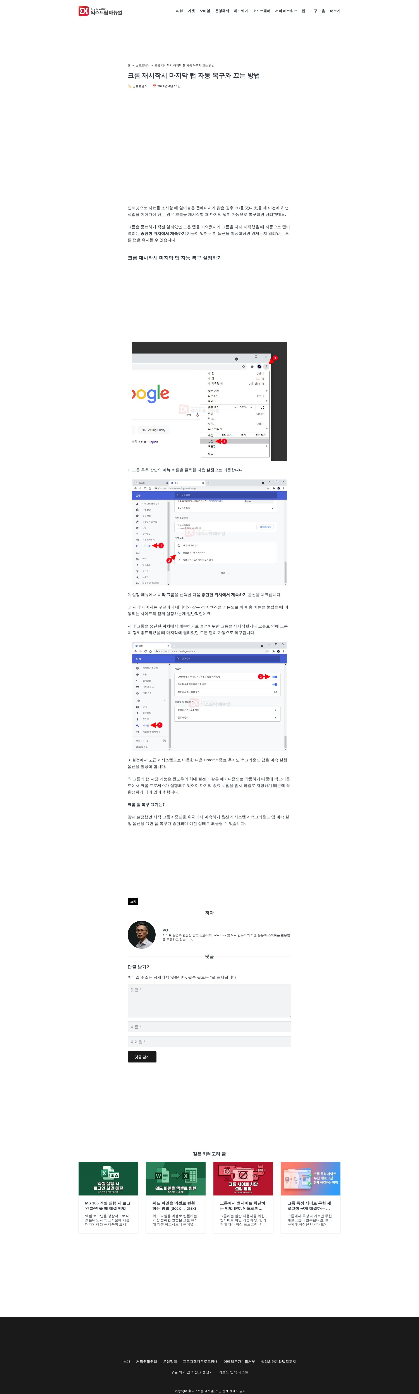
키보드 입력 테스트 (233, 1372)
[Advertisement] (209, 164)
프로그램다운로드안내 (200, 1361)
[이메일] (145, 935)
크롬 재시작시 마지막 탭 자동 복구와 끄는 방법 (185, 65)
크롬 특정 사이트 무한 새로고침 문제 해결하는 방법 (309, 1208)
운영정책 (170, 1361)
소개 (126, 1361)
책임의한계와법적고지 (278, 1361)
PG (165, 930)
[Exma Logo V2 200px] (100, 11)
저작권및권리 (146, 1361)
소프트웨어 (143, 65)
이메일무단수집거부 (239, 1361)
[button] (342, 11)
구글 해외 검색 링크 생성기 (192, 1372)
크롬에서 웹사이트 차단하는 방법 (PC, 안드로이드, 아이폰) (242, 1208)
